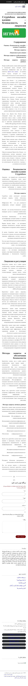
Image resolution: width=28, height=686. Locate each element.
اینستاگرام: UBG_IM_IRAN (14, 638)
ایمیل (24, 498)
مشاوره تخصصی (10, 674)
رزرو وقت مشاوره (21, 577)
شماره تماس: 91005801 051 (14, 634)
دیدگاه (24, 519)
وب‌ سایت (23, 505)
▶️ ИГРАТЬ (11, 33)
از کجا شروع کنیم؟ (21, 580)
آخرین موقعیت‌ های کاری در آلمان (18, 585)
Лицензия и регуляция (18, 53)
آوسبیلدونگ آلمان (19, 676)
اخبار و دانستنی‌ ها (21, 588)
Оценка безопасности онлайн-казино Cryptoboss (15, 46)
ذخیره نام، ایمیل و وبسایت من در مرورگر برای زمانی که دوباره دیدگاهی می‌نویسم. (13, 515)
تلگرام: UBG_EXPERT (14, 641)
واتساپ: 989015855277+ (14, 644)
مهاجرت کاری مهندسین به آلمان (9, 676)
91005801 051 (9, 1)
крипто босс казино (13, 71)
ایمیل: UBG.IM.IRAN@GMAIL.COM (14, 647)
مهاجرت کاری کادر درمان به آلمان (20, 677)
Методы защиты (20, 50)
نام (24, 490)
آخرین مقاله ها (22, 582)
